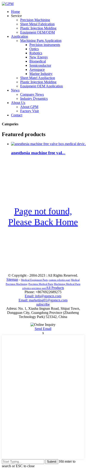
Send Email (43, 329)
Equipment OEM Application (41, 86)
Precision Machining (35, 20)
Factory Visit (29, 111)
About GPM (29, 107)
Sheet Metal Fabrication (37, 24)
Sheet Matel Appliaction (37, 78)
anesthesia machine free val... (38, 152)
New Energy (38, 57)
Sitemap (12, 279)
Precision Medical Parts (40, 284)
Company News (32, 94)
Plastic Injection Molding (38, 28)
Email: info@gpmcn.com (43, 296)
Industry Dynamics (34, 98)
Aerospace (37, 70)
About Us (18, 103)
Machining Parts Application (40, 41)
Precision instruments (44, 45)
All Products (55, 288)
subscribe (43, 304)
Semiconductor (40, 65)
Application (19, 36)
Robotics (35, 53)
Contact (16, 115)
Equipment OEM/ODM (37, 32)
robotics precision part (34, 288)
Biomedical (37, 61)
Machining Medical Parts (67, 284)
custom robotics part (59, 280)
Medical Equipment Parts (34, 280)
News (15, 90)
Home (15, 12)
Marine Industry (41, 74)
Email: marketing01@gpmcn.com (43, 300)
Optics (34, 49)
